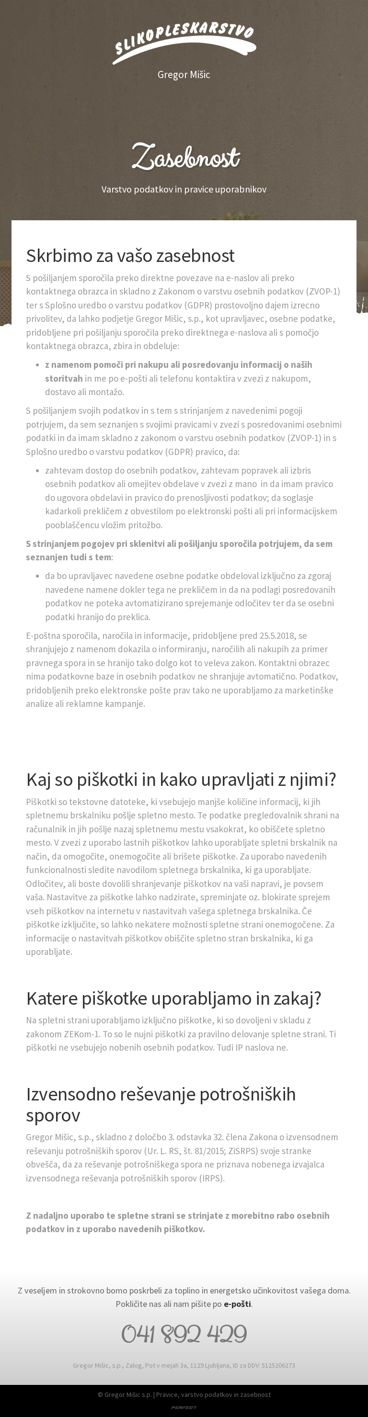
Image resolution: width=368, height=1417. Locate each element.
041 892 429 (184, 1335)
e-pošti (237, 1303)
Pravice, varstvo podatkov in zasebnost (213, 1394)
